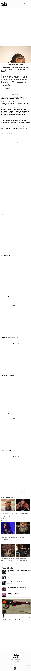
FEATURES (4, 64)
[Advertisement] (15, 25)
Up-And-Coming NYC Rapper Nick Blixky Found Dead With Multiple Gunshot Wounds (22, 515)
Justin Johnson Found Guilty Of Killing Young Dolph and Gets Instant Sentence (7, 560)
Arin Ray (3, 101)
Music (2, 88)
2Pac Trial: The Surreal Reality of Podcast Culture (17, 587)
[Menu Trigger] (28, 4)
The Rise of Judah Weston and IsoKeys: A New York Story (18, 576)
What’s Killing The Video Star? (13, 593)
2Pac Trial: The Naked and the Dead (14, 581)
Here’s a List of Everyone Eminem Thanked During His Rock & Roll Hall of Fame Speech (22, 560)
